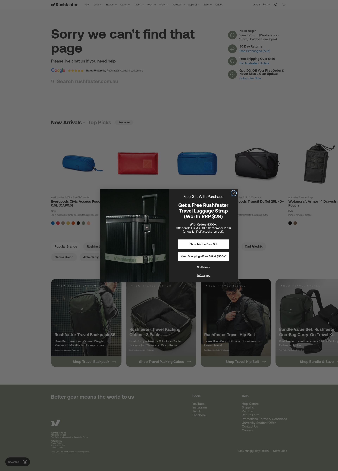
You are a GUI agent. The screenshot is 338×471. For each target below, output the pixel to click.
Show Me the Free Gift (203, 244)
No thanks (203, 267)
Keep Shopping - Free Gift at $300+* (203, 256)
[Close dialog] (233, 193)
